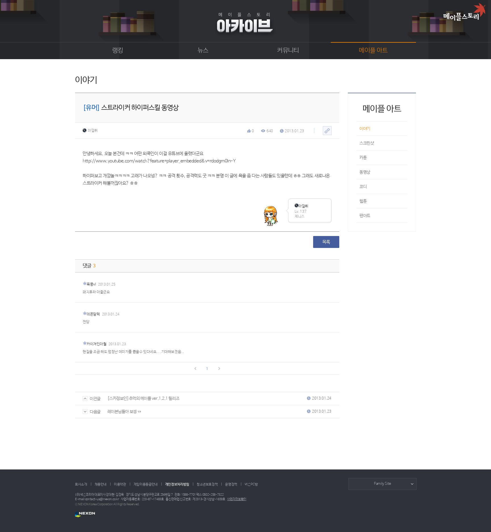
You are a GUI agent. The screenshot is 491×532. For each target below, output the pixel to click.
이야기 (364, 128)
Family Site (382, 484)
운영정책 (231, 485)
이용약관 (120, 485)
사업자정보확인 (236, 499)
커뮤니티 (288, 50)
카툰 (363, 157)
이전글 (95, 398)
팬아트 (364, 215)
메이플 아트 (373, 50)
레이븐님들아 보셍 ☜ (124, 411)
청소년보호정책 (207, 485)
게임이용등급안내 (146, 485)
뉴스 (203, 50)
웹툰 (363, 201)
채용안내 (101, 485)
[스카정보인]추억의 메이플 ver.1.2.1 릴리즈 (143, 398)
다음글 (95, 411)
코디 (363, 186)
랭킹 (117, 50)
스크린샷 (366, 143)
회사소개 (81, 485)
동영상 (364, 172)
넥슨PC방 (251, 485)
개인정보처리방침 (177, 485)
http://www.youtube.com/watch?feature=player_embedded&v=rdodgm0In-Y (159, 161)
